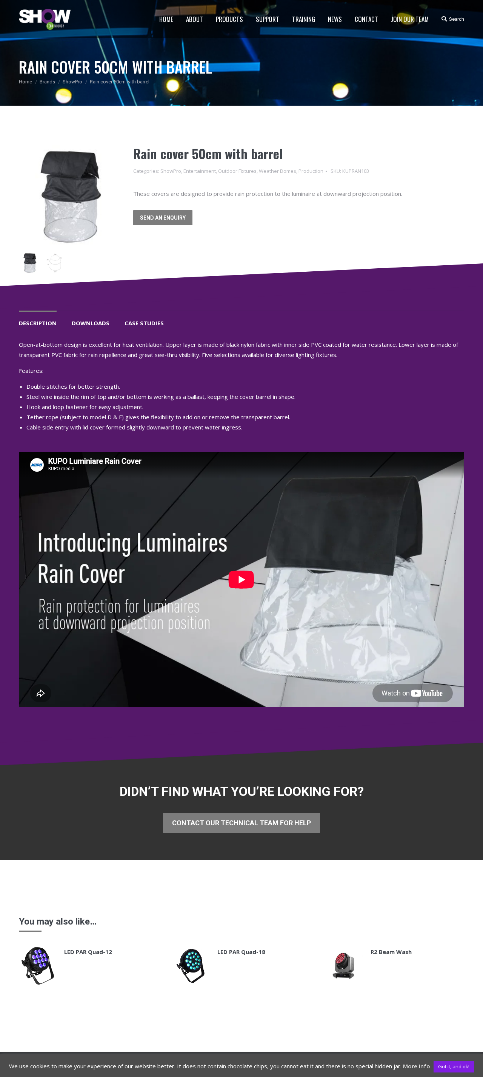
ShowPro (72, 82)
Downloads (90, 323)
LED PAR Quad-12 (88, 951)
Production (310, 171)
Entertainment (199, 171)
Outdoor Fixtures (237, 171)
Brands (47, 82)
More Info (416, 1066)
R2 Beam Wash (391, 951)
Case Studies (144, 323)
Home (25, 82)
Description (38, 323)
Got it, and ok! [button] (453, 1066)
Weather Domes (277, 171)
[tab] (38, 319)
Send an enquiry (163, 218)
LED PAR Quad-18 (241, 951)
